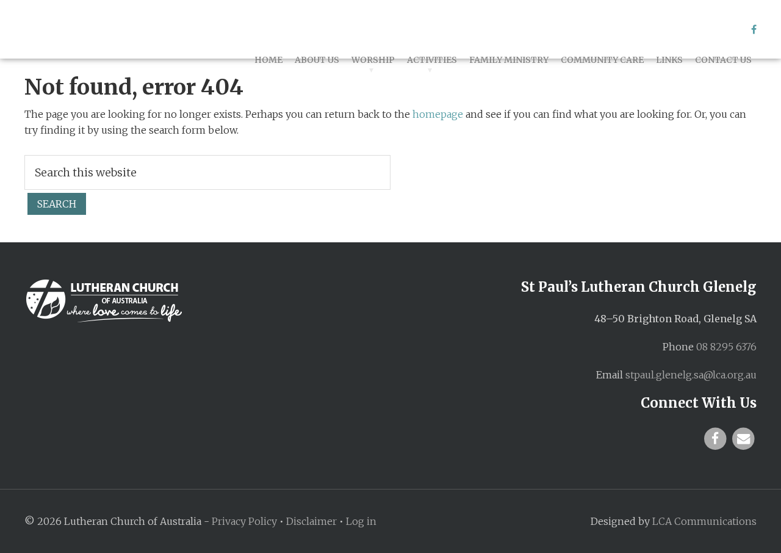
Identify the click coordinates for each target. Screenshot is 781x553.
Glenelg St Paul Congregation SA (134, 29)
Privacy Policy (244, 521)
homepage (437, 114)
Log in (361, 521)
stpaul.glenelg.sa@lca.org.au (691, 375)
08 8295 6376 (726, 347)
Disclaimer (311, 521)
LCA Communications (704, 521)
